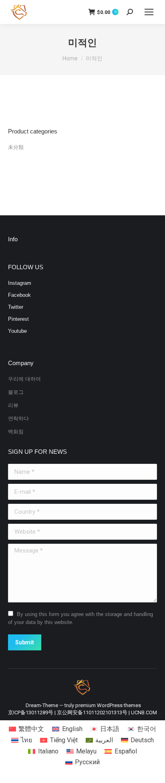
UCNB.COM (144, 712)
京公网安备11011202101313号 (92, 712)
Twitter (15, 307)
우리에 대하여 (24, 379)
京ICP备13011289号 (30, 712)
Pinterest (18, 319)
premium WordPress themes (108, 705)
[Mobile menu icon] (149, 12)
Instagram (19, 283)
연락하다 (18, 418)
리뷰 (13, 405)
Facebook (19, 295)
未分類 (16, 147)
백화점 (16, 432)
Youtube (17, 331)
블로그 (16, 392)
